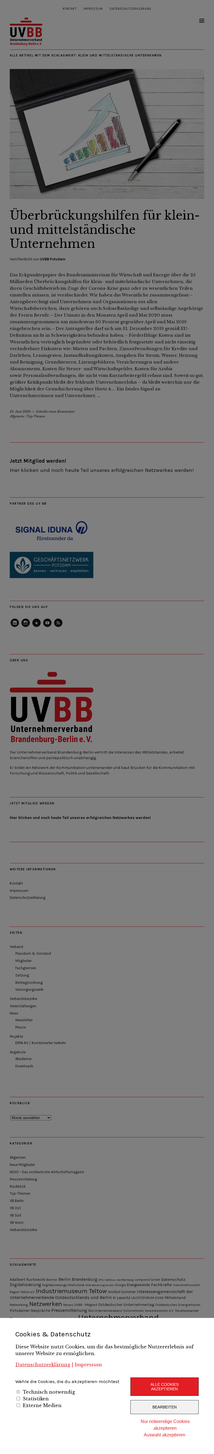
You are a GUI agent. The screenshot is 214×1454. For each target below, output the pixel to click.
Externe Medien (42, 1405)
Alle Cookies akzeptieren (164, 1386)
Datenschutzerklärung (42, 1364)
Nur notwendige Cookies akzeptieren (165, 1425)
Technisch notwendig (49, 1392)
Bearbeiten (164, 1407)
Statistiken (36, 1398)
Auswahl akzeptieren (164, 1434)
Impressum (88, 1364)
